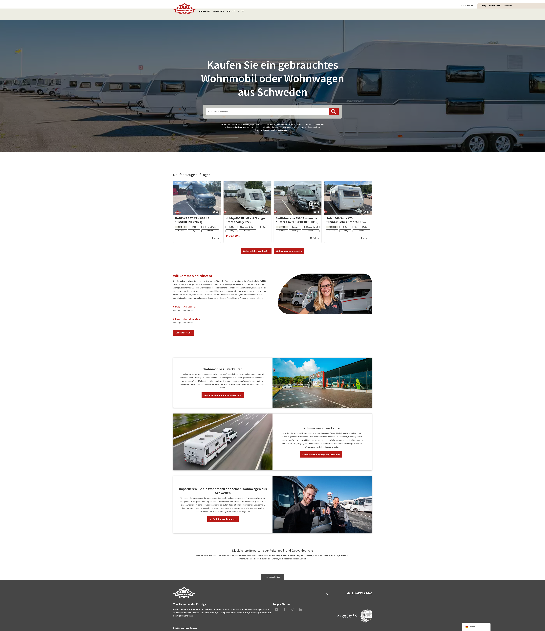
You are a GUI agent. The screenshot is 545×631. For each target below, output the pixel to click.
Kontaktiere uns (183, 332)
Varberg (483, 6)
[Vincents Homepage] (184, 13)
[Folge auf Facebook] (284, 609)
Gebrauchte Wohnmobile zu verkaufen (223, 395)
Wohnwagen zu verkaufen (289, 251)
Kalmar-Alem (494, 6)
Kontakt (231, 11)
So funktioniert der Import (223, 519)
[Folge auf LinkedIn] (300, 609)
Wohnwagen (218, 11)
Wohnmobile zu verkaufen (256, 251)
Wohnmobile (204, 11)
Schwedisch (507, 6)
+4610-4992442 (467, 5)
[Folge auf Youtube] (276, 609)
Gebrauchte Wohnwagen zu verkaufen (321, 454)
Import (241, 11)
